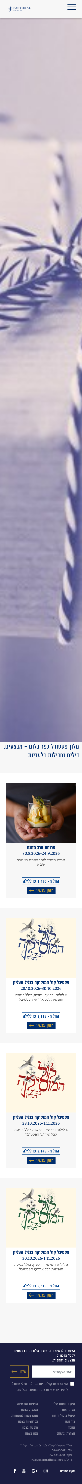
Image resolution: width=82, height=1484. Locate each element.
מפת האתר (68, 1410)
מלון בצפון (31, 1433)
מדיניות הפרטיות (27, 1404)
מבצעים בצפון (29, 1410)
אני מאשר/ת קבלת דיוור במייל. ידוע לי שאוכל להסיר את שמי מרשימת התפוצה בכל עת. (40, 1387)
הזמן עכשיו (45, 890)
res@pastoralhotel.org (47, 1460)
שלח (23, 1371)
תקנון (71, 1428)
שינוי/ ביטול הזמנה (63, 1416)
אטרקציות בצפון (28, 1422)
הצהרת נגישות (66, 1433)
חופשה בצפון (30, 1428)
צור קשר (70, 1422)
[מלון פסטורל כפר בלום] (19, 8)
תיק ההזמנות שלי (64, 1404)
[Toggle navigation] (72, 7)
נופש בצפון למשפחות (24, 1416)
